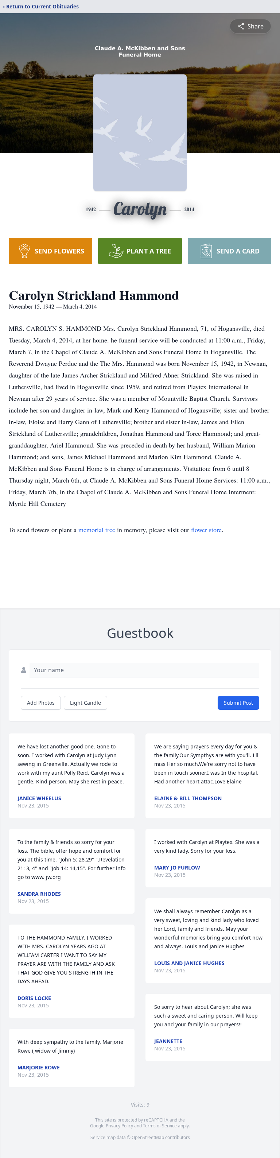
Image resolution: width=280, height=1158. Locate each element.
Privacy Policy (119, 1126)
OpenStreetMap (148, 1137)
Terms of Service (160, 1126)
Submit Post (238, 702)
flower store (206, 529)
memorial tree (96, 529)
